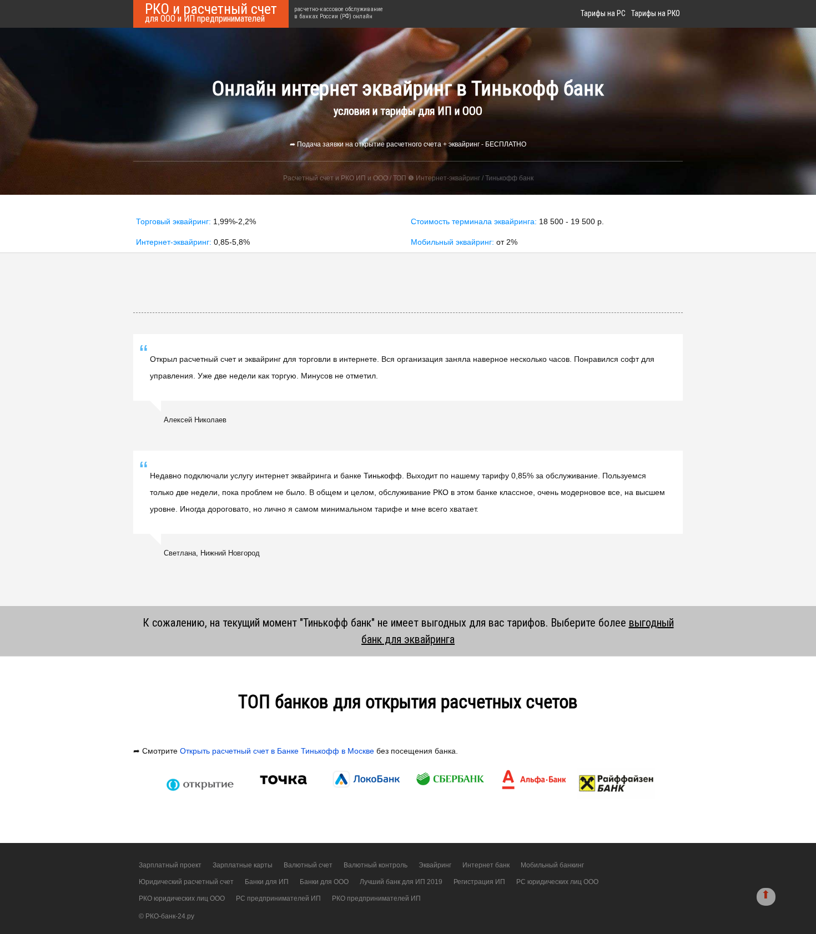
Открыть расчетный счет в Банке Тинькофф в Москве (277, 750)
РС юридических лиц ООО (557, 882)
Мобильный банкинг (552, 865)
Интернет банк (486, 865)
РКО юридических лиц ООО (182, 898)
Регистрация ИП (479, 882)
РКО (441, 492)
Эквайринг (435, 865)
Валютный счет (308, 865)
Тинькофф (383, 475)
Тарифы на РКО (655, 13)
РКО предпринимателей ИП (376, 898)
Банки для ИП (267, 882)
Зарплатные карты (243, 865)
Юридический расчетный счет (186, 882)
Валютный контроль (375, 865)
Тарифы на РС (603, 13)
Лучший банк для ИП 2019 (401, 882)
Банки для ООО (324, 882)
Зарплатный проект (170, 865)
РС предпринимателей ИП (278, 898)
